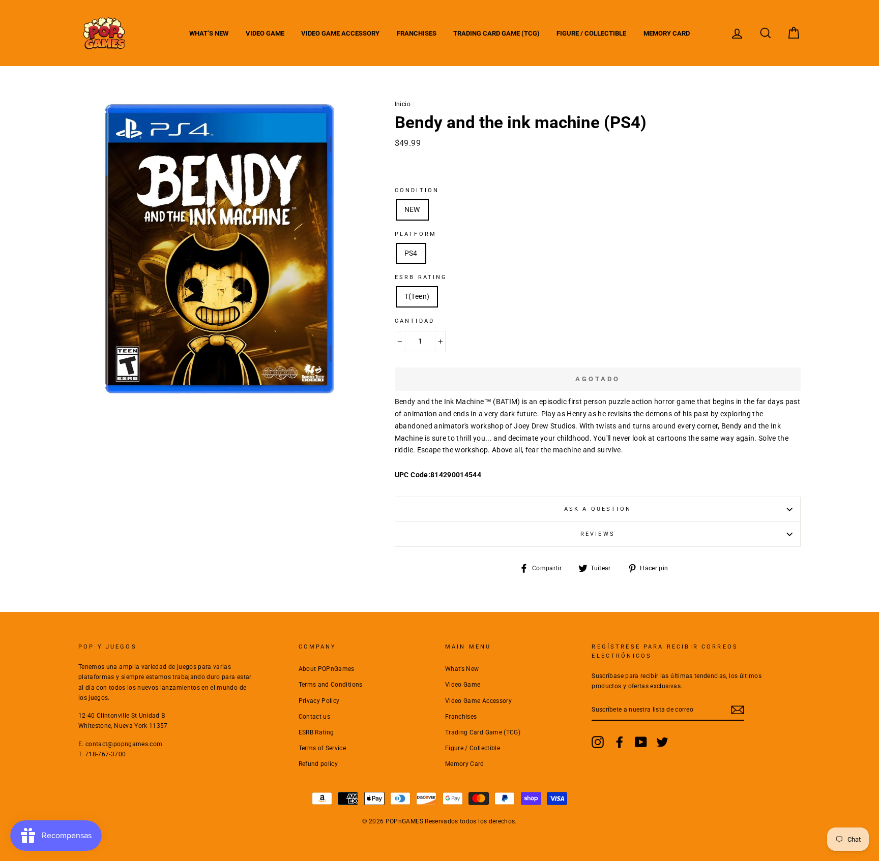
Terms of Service (322, 748)
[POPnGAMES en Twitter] (662, 742)
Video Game (265, 33)
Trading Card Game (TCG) (496, 33)
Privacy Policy (319, 700)
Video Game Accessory (340, 33)
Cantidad (414, 321)
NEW (412, 209)
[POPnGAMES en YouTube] (641, 742)
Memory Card (666, 33)
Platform (415, 234)
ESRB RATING (421, 277)
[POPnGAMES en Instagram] (598, 742)
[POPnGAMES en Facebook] (619, 742)
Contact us (315, 716)
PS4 (411, 253)
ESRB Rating (316, 732)
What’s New (208, 33)
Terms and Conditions (331, 684)
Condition (417, 190)
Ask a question (597, 509)
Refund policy (318, 763)
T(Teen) (416, 296)
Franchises (416, 33)
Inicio (403, 104)
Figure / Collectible (591, 33)
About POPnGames (327, 668)
